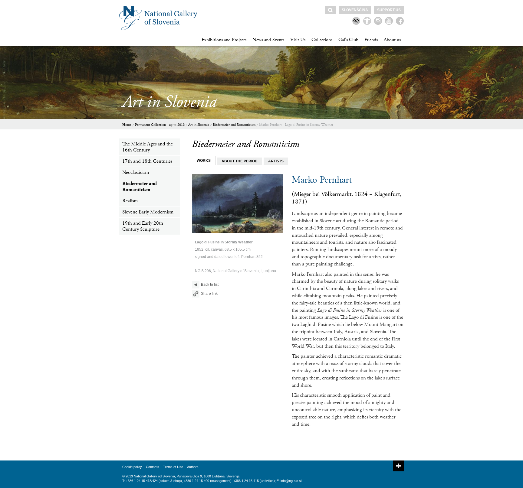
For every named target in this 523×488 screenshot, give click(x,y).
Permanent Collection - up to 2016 (160, 124)
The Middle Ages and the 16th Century (147, 147)
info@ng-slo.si (291, 481)
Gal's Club (348, 40)
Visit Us (297, 40)
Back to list (210, 284)
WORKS (204, 160)
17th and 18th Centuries (147, 161)
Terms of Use (173, 467)
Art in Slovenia (198, 124)
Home (126, 124)
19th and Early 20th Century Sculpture (142, 226)
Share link (209, 293)
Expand (398, 465)
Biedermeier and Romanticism (234, 124)
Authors (193, 467)
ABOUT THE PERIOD (240, 161)
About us (392, 40)
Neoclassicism (135, 172)
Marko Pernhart (322, 180)
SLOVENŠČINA (355, 10)
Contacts (152, 467)
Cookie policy (132, 467)
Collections (321, 40)
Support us (389, 10)
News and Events (268, 40)
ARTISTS (276, 161)
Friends (371, 40)
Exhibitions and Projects (224, 40)
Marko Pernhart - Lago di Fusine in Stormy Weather (296, 124)
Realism (130, 200)
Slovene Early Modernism (147, 212)
